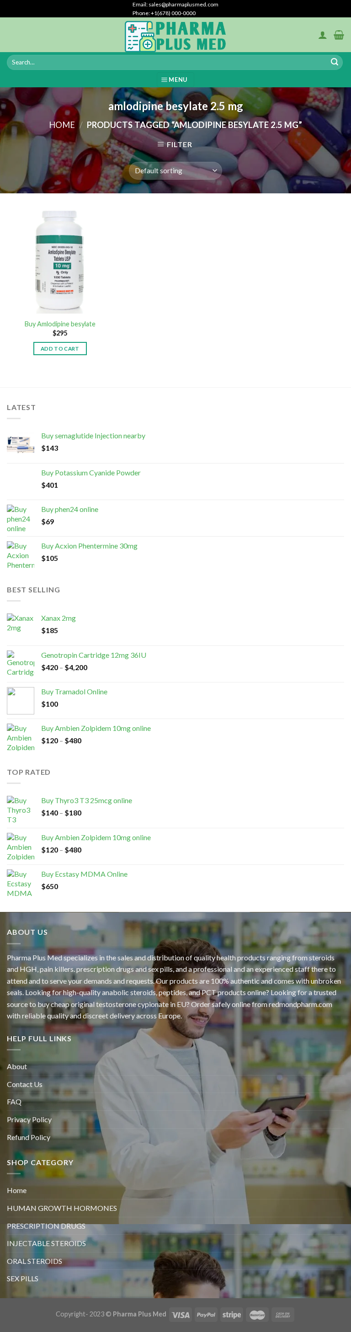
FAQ (14, 1101)
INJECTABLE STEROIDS (46, 1243)
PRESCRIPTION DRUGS (46, 1225)
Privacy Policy (29, 1119)
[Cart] (339, 35)
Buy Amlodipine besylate (60, 324)
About (17, 1066)
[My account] (322, 35)
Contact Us (25, 1084)
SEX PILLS (22, 1278)
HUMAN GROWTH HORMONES (62, 1208)
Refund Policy (28, 1137)
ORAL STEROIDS (34, 1261)
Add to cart (60, 349)
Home (62, 125)
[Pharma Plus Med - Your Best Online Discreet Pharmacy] (176, 34)
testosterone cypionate (132, 1004)
